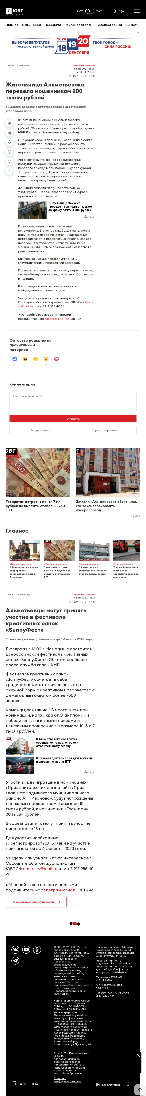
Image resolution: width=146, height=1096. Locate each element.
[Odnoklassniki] (37, 950)
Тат (99, 11)
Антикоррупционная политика (109, 986)
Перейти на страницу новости (33, 902)
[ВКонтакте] (9, 123)
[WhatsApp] (9, 152)
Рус (80, 11)
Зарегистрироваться (106, 430)
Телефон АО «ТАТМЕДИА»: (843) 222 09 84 (112, 994)
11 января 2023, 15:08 (83, 68)
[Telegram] (9, 133)
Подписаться (118, 1067)
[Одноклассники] (9, 142)
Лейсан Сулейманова (18, 65)
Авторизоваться (40, 430)
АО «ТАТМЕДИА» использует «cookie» (71, 1054)
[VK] (15, 950)
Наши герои (31, 25)
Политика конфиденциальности (68, 1080)
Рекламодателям (78, 25)
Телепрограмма (109, 25)
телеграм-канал (56, 319)
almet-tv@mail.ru (40, 868)
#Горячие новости (84, 65)
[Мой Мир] (9, 161)
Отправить (73, 418)
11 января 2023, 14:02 (83, 597)
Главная (12, 25)
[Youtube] (26, 950)
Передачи (53, 25)
